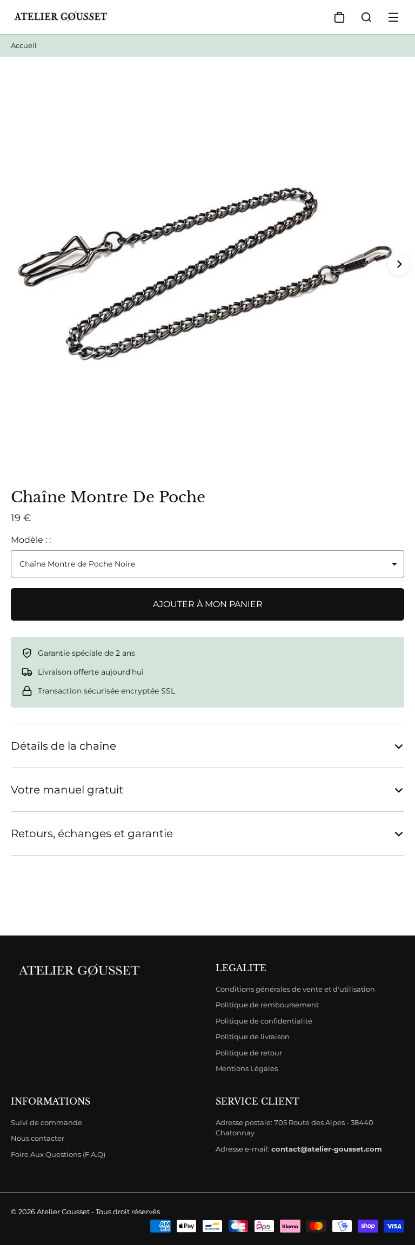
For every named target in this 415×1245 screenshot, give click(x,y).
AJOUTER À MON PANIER (208, 604)
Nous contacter (37, 1138)
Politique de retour (249, 1052)
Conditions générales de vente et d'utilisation (295, 989)
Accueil (24, 45)
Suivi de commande (46, 1122)
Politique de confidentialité (264, 1021)
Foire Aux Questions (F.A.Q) (58, 1154)
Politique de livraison (253, 1036)
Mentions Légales (247, 1068)
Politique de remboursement (267, 1004)
